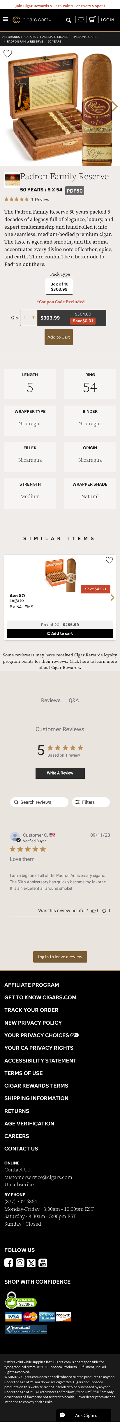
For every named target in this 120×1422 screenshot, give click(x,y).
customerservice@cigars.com (38, 1177)
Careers (16, 1135)
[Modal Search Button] (68, 20)
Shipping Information (36, 1098)
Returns (16, 1110)
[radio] (59, 287)
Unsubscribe (19, 1184)
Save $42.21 (95, 588)
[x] (31, 1262)
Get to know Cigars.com (40, 997)
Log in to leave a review (60, 956)
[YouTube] (42, 1263)
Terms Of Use (23, 1072)
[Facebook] (8, 1263)
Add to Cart (58, 337)
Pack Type (60, 274)
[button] (93, 910)
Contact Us (17, 1170)
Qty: (15, 317)
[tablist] (60, 700)
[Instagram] (20, 1263)
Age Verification (29, 1123)
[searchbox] (39, 802)
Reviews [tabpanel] (51, 700)
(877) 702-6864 (20, 1201)
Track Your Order (31, 1009)
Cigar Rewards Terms (36, 1085)
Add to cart (62, 633)
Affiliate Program (31, 984)
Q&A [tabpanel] (74, 700)
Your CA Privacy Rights (38, 1047)
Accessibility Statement (40, 1060)
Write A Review (60, 773)
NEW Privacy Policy (33, 1022)
